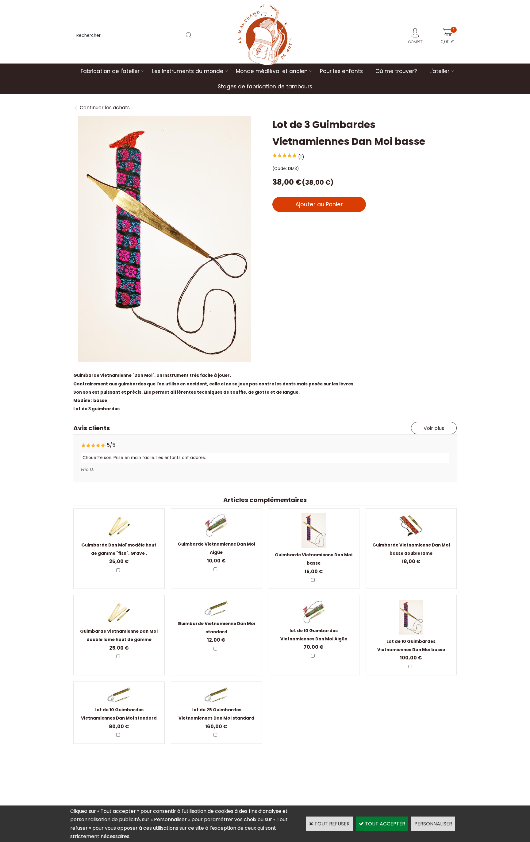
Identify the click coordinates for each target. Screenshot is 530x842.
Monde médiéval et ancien (272, 71)
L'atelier (439, 71)
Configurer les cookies (97, 795)
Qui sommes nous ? (94, 779)
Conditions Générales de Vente (394, 779)
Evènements (279, 787)
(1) (301, 156)
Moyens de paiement (288, 779)
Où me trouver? (396, 71)
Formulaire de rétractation (389, 787)
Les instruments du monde (187, 71)
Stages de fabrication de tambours (265, 86)
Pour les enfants (341, 71)
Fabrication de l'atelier (110, 71)
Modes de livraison (190, 779)
